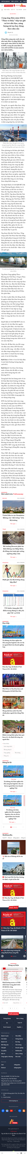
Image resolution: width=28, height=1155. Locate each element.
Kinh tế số (4, 498)
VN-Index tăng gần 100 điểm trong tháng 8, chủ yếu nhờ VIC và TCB (13, 610)
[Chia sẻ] (25, 1153)
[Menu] (2, 1153)
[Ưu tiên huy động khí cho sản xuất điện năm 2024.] (13, 253)
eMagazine (24, 838)
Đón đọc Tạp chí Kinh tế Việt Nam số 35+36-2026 (12, 668)
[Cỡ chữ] (18, 1153)
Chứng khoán (5, 1)
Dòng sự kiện (13, 965)
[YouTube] (11, 1110)
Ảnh (2, 1064)
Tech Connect (7, 1027)
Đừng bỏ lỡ (6, 762)
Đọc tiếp (5, 623)
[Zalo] (19, 1110)
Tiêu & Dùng (14, 1)
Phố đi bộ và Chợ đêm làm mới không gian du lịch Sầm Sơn (12, 690)
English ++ (20, 1027)
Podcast (10, 838)
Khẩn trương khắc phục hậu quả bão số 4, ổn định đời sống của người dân (13, 737)
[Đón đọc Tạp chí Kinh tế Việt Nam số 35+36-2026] (13, 919)
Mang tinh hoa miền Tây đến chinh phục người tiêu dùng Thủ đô (13, 713)
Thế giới (4, 529)
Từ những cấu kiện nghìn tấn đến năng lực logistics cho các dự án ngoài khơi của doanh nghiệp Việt (13, 644)
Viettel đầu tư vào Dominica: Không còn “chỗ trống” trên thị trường (13, 518)
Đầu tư (13, 9)
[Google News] (21, 1153)
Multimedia (7, 835)
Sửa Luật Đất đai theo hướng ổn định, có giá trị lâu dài (13, 878)
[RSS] (23, 1110)
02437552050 (6, 1097)
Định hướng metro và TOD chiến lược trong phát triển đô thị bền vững (11, 985)
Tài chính (19, 9)
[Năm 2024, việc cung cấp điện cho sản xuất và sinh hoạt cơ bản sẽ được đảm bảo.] (13, 53)
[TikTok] (15, 1110)
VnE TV (25, 1)
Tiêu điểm (7, 9)
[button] (23, 827)
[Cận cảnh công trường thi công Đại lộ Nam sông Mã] (12, 942)
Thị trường (13, 779)
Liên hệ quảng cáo (13, 1100)
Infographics (16, 838)
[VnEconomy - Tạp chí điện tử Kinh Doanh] (13, 1013)
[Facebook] (2, 1110)
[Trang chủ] (2, 10)
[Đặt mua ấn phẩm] (23, 5)
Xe (20, 1)
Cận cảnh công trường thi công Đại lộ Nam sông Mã (10, 952)
